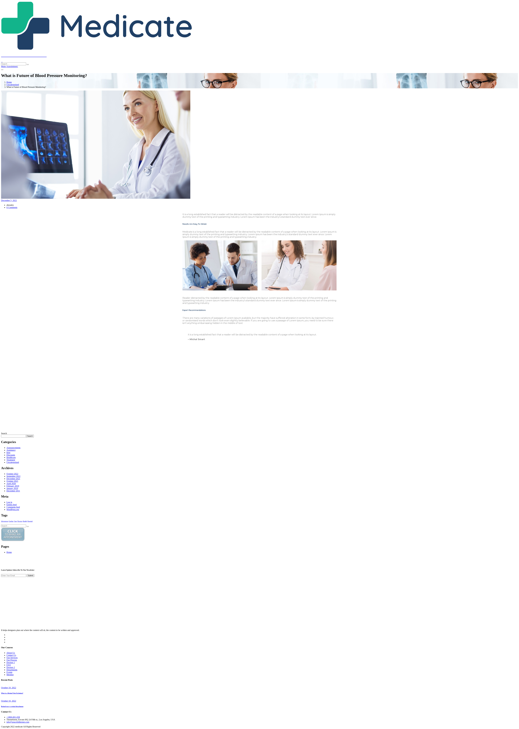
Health (25, 521)
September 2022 (13, 476)
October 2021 (12, 481)
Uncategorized (12, 84)
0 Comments (11, 207)
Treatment (10, 460)
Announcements (13, 448)
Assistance (11, 450)
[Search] (28, 64)
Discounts (10, 455)
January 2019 (12, 488)
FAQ (8, 665)
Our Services (12, 657)
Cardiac (11, 521)
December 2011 (13, 491)
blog (8, 452)
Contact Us (11, 655)
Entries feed (11, 504)
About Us (10, 653)
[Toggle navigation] (2, 69)
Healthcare (11, 457)
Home (9, 82)
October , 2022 (8, 688)
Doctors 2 (10, 667)
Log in (9, 502)
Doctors (19, 521)
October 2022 (12, 474)
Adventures (4, 521)
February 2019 (12, 486)
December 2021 (13, 479)
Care (15, 521)
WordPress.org (12, 509)
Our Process (11, 660)
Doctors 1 (10, 662)
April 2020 (11, 483)
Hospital (30, 521)
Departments (11, 670)
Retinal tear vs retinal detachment (12, 706)
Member (10, 675)
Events (9, 672)
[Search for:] (14, 64)
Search (4, 433)
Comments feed (13, 507)
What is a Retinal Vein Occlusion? (12, 693)
